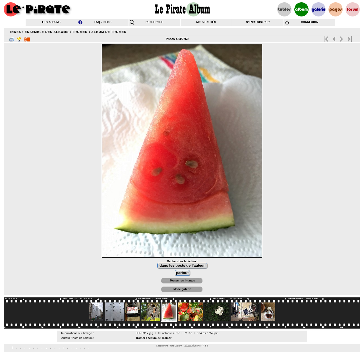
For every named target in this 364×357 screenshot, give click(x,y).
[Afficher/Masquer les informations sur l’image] (19, 38)
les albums (51, 22)
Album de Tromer (109, 32)
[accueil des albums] (182, 9)
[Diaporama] (27, 38)
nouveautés (206, 22)
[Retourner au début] (326, 37)
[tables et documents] (284, 9)
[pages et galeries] (335, 9)
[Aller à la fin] (349, 37)
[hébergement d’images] (318, 9)
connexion (309, 22)
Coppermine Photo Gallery (169, 346)
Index (15, 32)
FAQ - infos (102, 22)
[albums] (301, 9)
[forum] (353, 9)
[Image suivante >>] (341, 37)
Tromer (80, 32)
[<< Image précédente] (334, 37)
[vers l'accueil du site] (38, 9)
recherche (155, 22)
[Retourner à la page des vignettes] (11, 38)
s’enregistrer (258, 22)
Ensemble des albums (47, 32)
